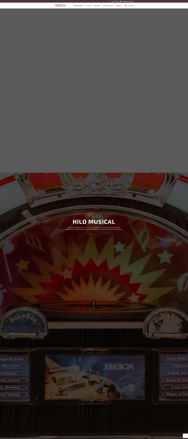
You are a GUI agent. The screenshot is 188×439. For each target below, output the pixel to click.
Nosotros (118, 5)
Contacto (131, 5)
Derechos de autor (108, 5)
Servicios (88, 5)
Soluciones (97, 5)
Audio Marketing (78, 5)
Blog (126, 5)
